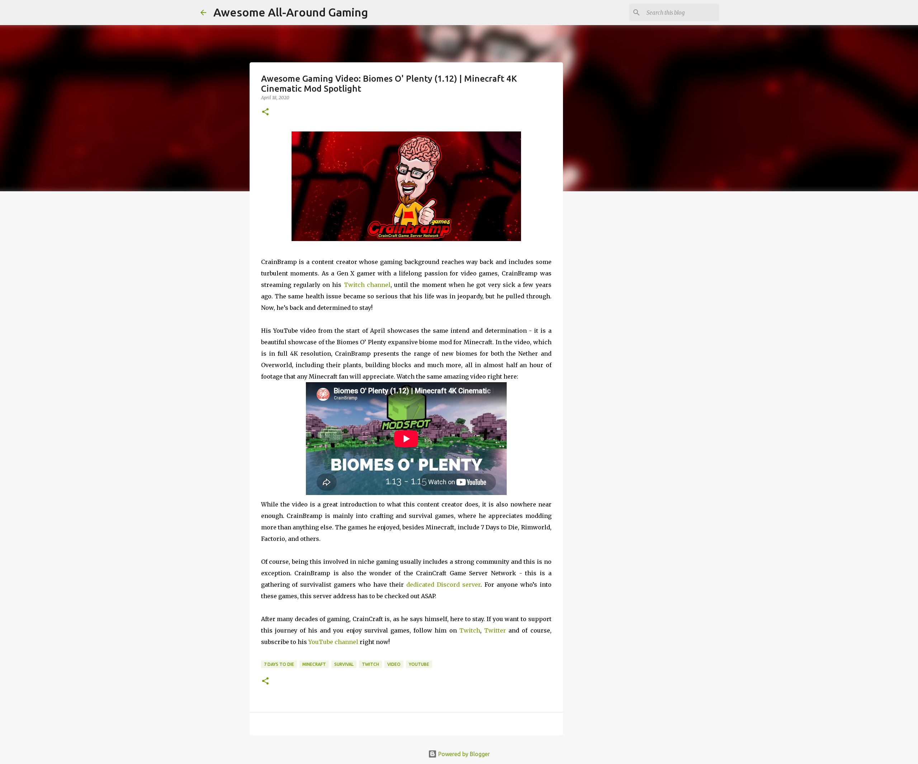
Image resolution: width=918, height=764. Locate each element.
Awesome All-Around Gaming (290, 12)
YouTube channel (333, 641)
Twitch (469, 630)
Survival (344, 664)
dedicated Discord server (443, 584)
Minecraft (314, 664)
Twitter (495, 630)
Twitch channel (367, 284)
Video (394, 664)
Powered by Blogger (463, 754)
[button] (265, 112)
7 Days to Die (279, 664)
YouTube (419, 664)
